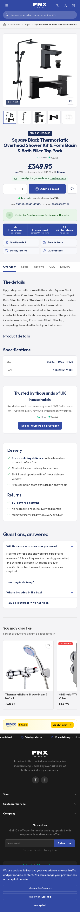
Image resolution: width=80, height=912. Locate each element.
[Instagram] (35, 779)
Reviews (39, 266)
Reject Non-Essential (40, 896)
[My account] (65, 5)
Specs (25, 266)
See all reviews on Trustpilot (40, 425)
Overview (9, 266)
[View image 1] (9, 117)
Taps (27, 24)
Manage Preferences (40, 888)
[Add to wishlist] (72, 189)
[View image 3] (39, 117)
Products (15, 24)
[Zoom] (70, 101)
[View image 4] (54, 117)
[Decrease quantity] (7, 189)
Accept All (40, 905)
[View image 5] (68, 117)
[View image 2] (24, 117)
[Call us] (57, 5)
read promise (58, 178)
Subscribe (64, 843)
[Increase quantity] (22, 189)
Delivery (65, 266)
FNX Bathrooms (40, 133)
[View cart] (73, 5)
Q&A (52, 266)
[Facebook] (44, 779)
